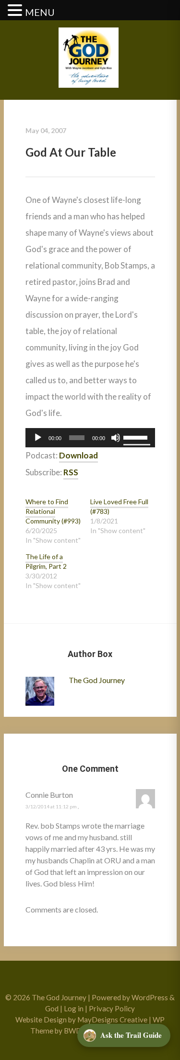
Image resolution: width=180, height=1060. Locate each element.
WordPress (150, 997)
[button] (16, 10)
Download (78, 455)
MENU (40, 12)
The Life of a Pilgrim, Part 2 (46, 561)
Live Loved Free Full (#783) (119, 506)
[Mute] (115, 438)
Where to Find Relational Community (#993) (53, 511)
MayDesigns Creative (112, 1019)
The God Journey (97, 679)
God (52, 1008)
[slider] (136, 436)
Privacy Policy (112, 1008)
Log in (74, 1008)
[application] (90, 437)
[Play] (38, 438)
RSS (70, 472)
